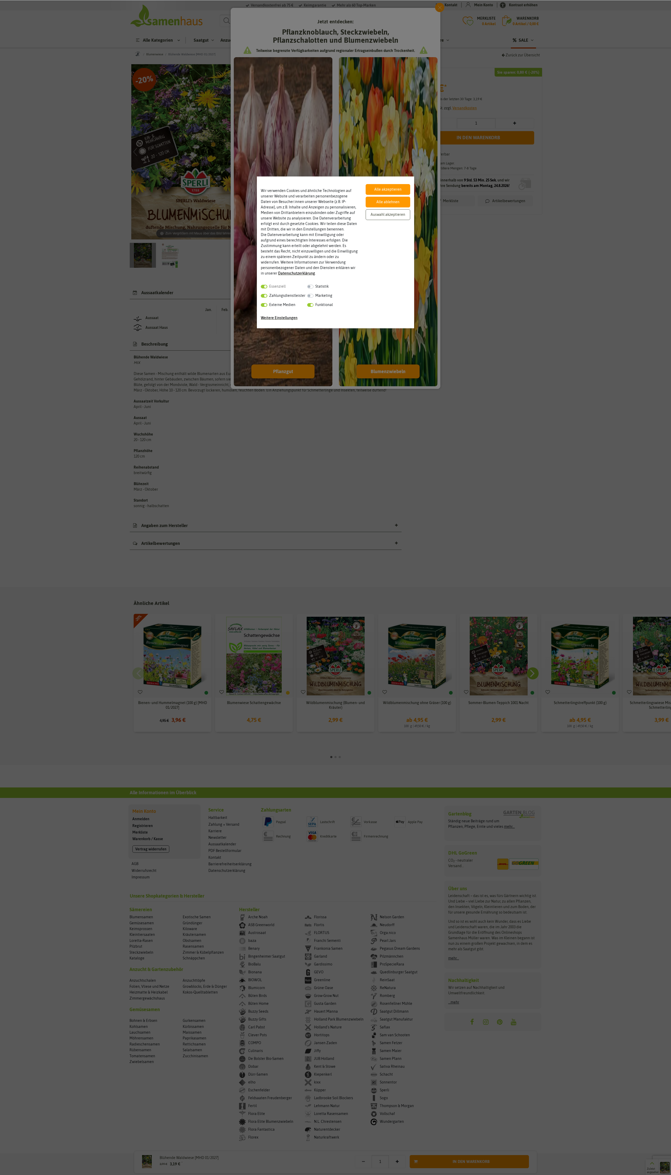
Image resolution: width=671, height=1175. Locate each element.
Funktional (324, 305)
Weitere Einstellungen (279, 318)
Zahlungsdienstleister (287, 295)
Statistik (322, 286)
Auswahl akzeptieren (388, 214)
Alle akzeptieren (388, 189)
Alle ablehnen (387, 202)
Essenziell (277, 286)
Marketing (323, 295)
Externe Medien (282, 305)
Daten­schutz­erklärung (296, 273)
